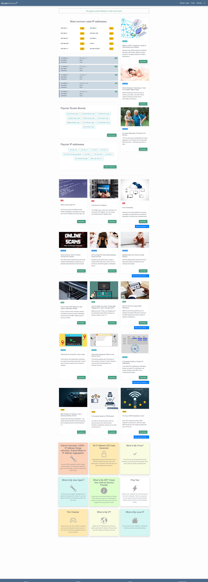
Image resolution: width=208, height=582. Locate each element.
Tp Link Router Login (103, 122)
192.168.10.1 (109, 154)
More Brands (111, 135)
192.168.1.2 (103, 150)
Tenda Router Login (103, 114)
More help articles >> (142, 226)
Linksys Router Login (74, 118)
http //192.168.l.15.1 (96, 158)
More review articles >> (141, 437)
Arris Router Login (103, 118)
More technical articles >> (140, 382)
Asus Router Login (88, 127)
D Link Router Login (88, 122)
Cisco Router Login (72, 114)
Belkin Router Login (89, 118)
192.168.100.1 (73, 150)
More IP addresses (110, 167)
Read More (143, 61)
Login (82, 28)
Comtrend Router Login (88, 114)
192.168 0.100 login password (72, 154)
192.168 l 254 (98, 154)
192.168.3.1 (87, 154)
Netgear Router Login (73, 122)
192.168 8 (94, 150)
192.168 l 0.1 (84, 150)
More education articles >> (140, 276)
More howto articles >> (141, 328)
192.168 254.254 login (81, 158)
